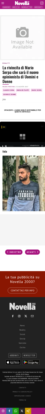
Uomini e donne (9, 94)
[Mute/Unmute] (6, 146)
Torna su (22, 400)
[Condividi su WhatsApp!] (15, 411)
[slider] (11, 146)
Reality (6, 63)
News (22, 325)
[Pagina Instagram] (42, 3)
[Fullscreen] (42, 146)
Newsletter (27, 7)
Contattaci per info (22, 290)
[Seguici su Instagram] (3, 411)
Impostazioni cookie (22, 396)
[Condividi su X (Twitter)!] (22, 411)
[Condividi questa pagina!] (28, 411)
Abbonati (38, 7)
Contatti (22, 388)
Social (22, 334)
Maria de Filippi (23, 90)
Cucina (22, 347)
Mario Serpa (37, 90)
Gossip (22, 338)
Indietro (14, 252)
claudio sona (8, 90)
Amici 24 (16, 7)
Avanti (32, 252)
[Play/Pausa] (3, 146)
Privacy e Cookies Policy (22, 392)
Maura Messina (8, 87)
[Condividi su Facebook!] (9, 411)
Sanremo (6, 7)
